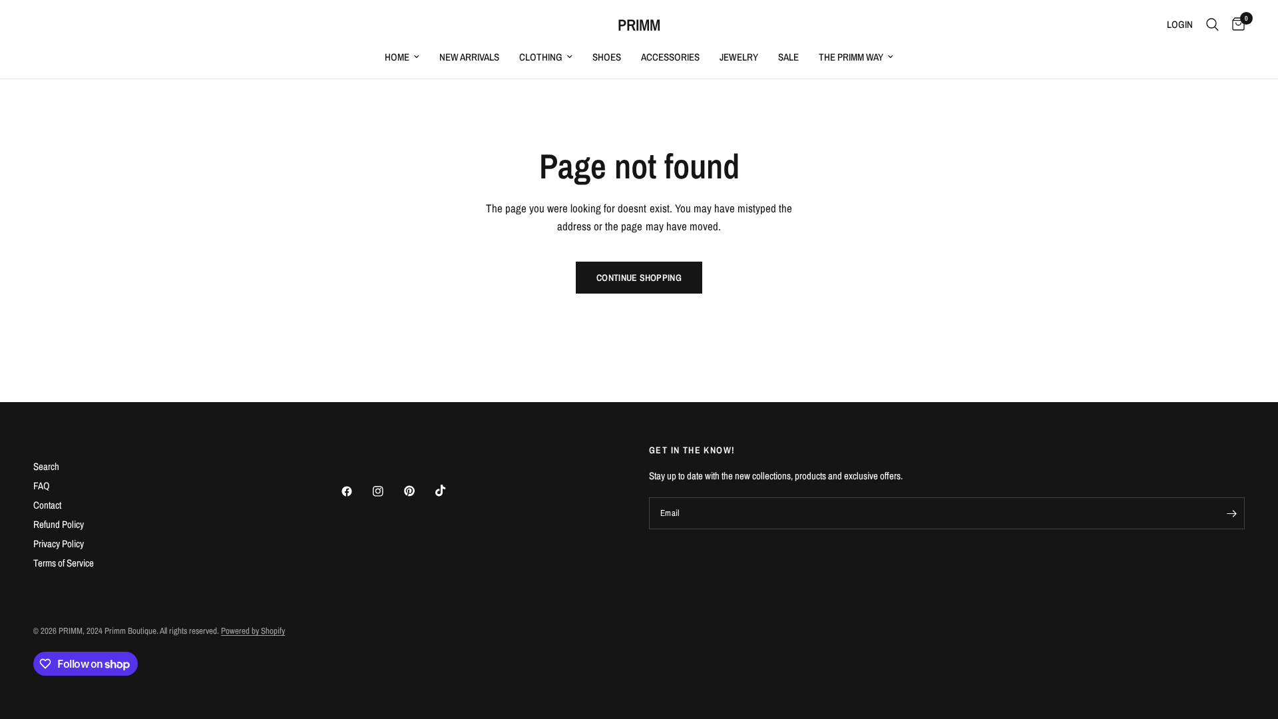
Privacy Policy (58, 544)
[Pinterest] (418, 491)
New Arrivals (469, 57)
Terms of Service (63, 563)
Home (397, 57)
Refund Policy (58, 524)
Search (46, 466)
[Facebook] (356, 491)
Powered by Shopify (253, 630)
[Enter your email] (1231, 513)
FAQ (41, 486)
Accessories (670, 57)
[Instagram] (387, 491)
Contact (47, 505)
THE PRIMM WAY (851, 57)
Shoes (606, 57)
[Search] (1212, 25)
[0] (1235, 25)
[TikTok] (450, 490)
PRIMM (639, 25)
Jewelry (739, 57)
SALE (788, 57)
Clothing (540, 57)
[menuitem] (402, 57)
